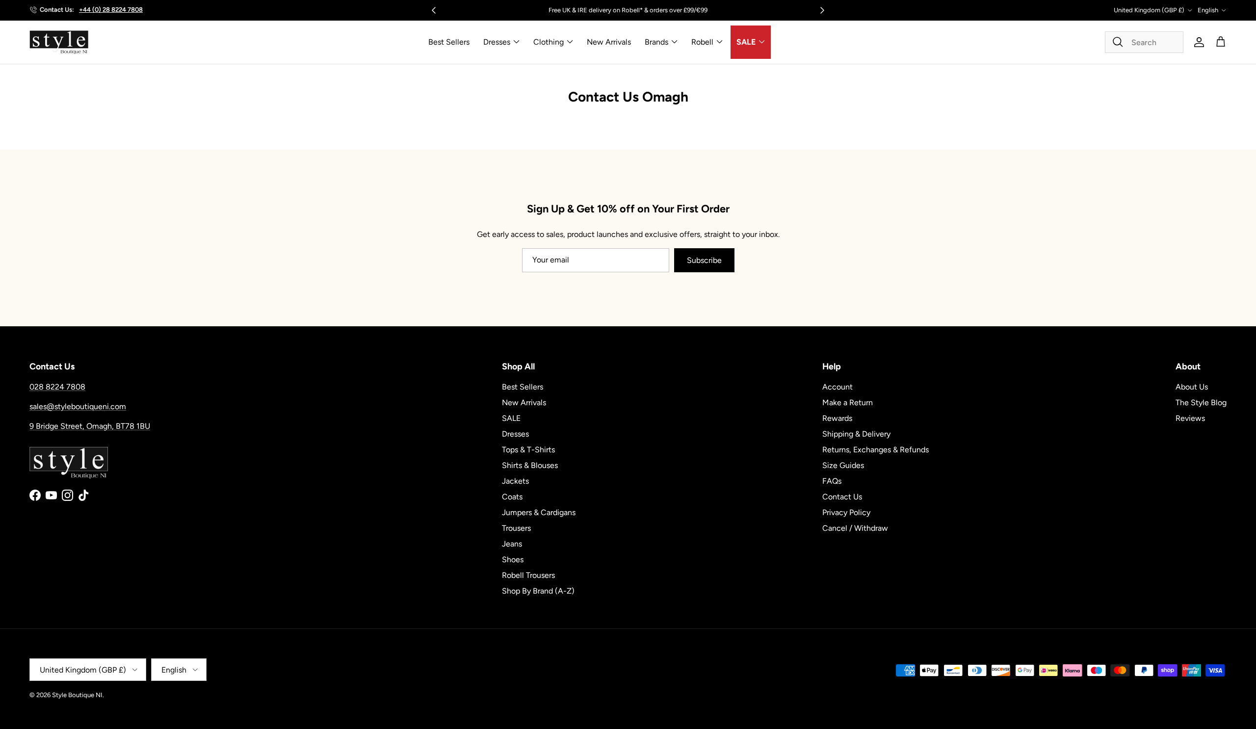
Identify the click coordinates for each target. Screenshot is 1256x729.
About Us (1192, 386)
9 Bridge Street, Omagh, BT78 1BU (89, 426)
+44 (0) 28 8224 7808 (111, 9)
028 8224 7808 (57, 386)
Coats (512, 496)
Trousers (516, 528)
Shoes (512, 559)
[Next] (822, 10)
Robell (702, 42)
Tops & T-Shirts (528, 449)
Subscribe (704, 260)
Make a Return (847, 402)
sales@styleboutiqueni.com (77, 406)
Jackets (515, 481)
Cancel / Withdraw (855, 528)
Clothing (548, 42)
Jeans (512, 543)
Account (837, 386)
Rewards (837, 418)
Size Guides (843, 465)
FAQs (831, 481)
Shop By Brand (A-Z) (538, 591)
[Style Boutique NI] (58, 42)
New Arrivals (609, 42)
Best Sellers (449, 42)
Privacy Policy (846, 512)
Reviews (1190, 418)
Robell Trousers (528, 575)
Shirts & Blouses (530, 465)
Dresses (496, 42)
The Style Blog (1201, 402)
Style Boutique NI (77, 695)
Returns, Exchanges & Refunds (875, 449)
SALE (746, 42)
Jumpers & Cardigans (539, 512)
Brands (656, 42)
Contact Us (842, 496)
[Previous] (434, 10)
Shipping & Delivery (856, 434)
